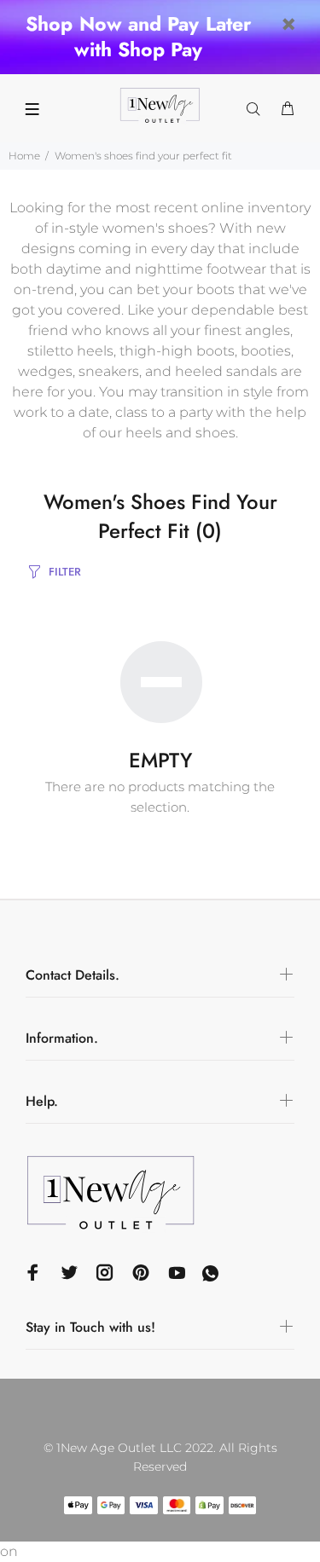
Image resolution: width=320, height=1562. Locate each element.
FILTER (65, 572)
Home (24, 155)
